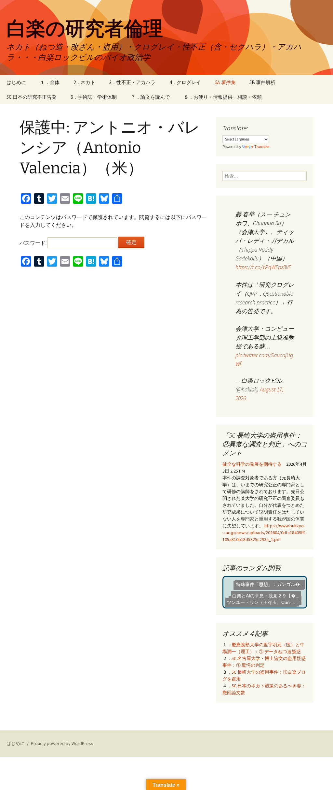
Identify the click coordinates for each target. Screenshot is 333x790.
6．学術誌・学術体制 (94, 97)
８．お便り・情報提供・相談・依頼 (223, 97)
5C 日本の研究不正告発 (32, 97)
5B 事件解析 (262, 82)
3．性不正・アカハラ (132, 82)
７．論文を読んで (150, 97)
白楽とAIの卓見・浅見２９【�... (269, 588)
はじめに (16, 82)
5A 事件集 (225, 82)
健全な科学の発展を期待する (252, 464)
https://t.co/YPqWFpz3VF (263, 267)
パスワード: (33, 243)
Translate (261, 147)
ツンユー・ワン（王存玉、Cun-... (263, 598)
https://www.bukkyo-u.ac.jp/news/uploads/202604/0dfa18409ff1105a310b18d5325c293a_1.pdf (264, 532)
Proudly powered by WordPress (62, 743)
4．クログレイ (185, 82)
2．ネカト (84, 82)
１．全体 (50, 82)
